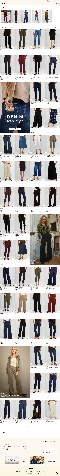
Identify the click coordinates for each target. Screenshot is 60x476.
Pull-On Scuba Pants (49, 103)
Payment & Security (16, 446)
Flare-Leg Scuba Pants (19, 209)
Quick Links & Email (7, 446)
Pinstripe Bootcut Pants (4, 77)
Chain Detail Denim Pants (35, 341)
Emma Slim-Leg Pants (19, 288)
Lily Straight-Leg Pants (19, 77)
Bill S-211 (42, 471)
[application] (57, 473)
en (38, 473)
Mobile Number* (46, 452)
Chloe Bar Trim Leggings (35, 77)
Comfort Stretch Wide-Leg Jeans (51, 288)
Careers (34, 444)
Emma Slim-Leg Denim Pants (50, 341)
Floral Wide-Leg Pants (34, 421)
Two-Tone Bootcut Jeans (4, 156)
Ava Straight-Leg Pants (4, 235)
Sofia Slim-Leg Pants (19, 235)
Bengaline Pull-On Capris (50, 156)
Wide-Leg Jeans (18, 421)
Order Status (25, 444)
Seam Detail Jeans (3, 421)
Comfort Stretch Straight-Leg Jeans (52, 77)
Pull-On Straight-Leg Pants (35, 103)
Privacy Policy (25, 471)
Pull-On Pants (48, 209)
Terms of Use (31, 471)
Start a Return (25, 446)
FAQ (13, 448)
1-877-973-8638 (7, 444)
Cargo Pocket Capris (34, 156)
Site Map (37, 471)
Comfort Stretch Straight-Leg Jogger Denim (52, 368)
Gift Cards (24, 448)
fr (40, 473)
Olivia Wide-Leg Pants (4, 288)
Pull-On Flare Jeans (34, 367)
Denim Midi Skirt (18, 156)
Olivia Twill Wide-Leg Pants (50, 421)
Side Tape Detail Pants (34, 209)
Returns (14, 444)
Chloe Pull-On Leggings (4, 209)
